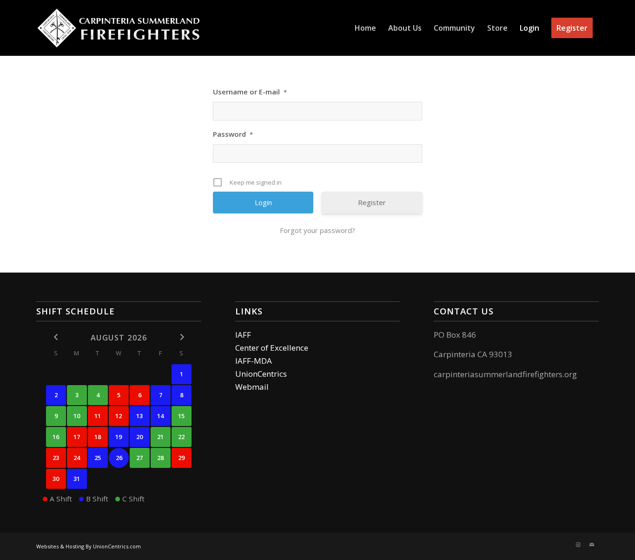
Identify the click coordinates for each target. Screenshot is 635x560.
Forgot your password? (317, 230)
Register (372, 202)
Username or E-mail (250, 91)
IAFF (243, 334)
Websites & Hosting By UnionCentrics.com (88, 546)
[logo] (118, 28)
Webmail (252, 386)
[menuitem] (365, 28)
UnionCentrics (261, 373)
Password (233, 134)
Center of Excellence (271, 347)
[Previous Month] (56, 337)
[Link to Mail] (592, 545)
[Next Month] (182, 337)
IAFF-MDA (253, 360)
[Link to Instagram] (578, 545)
